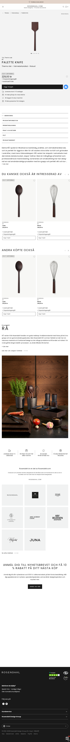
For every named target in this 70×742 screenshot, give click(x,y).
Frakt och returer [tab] (9, 130)
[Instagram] (6, 703)
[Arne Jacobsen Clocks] (35, 517)
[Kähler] (35, 495)
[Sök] (63, 7)
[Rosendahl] (12, 495)
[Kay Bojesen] (57, 517)
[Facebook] (3, 703)
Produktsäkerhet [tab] (9, 140)
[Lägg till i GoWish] (66, 87)
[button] (31, 53)
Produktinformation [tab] (10, 120)
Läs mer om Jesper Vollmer (12, 351)
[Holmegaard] (57, 495)
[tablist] (35, 128)
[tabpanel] (35, 155)
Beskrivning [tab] (9, 116)
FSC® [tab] (4, 135)
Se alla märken (7, 553)
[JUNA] (35, 540)
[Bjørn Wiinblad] (12, 540)
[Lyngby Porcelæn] (12, 517)
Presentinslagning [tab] (9, 125)
